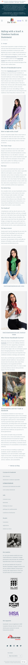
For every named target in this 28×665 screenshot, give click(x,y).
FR (18, 20)
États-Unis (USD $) (13, 655)
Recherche (5, 502)
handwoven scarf (12, 71)
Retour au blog (15, 465)
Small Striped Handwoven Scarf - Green (14, 286)
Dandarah (3, 342)
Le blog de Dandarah (8, 483)
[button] (2, 20)
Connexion (5, 522)
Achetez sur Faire (7, 528)
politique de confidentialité (10, 509)
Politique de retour (7, 505)
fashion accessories (11, 56)
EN (20, 20)
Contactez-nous (7, 499)
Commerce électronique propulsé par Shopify (16, 661)
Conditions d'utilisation (9, 512)
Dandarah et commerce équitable (11, 479)
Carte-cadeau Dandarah (9, 489)
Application (6, 525)
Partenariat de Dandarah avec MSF (11, 486)
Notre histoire (6, 476)
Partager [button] (5, 43)
